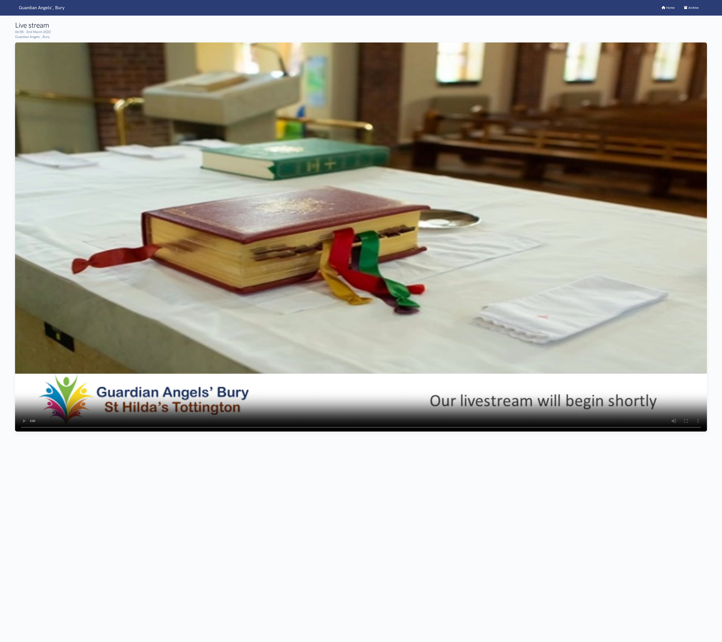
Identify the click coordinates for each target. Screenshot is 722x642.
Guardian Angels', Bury (41, 7)
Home (670, 8)
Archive (693, 8)
